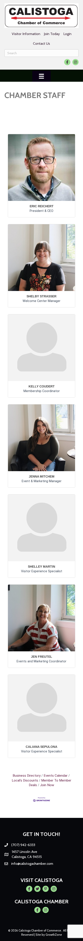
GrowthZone (54, 934)
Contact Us (41, 43)
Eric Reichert (42, 206)
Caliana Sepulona (41, 746)
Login (67, 34)
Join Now (47, 785)
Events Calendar (56, 776)
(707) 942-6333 (23, 845)
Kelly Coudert (42, 386)
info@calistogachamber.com (32, 863)
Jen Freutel (41, 656)
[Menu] (41, 76)
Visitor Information (26, 34)
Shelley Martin (41, 566)
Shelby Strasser (41, 296)
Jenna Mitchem (41, 476)
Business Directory (27, 776)
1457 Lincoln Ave (24, 852)
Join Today (52, 34)
